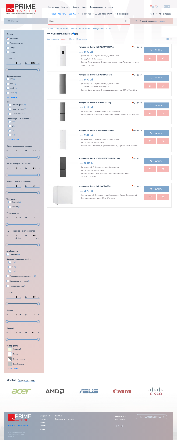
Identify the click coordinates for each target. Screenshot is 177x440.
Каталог (14, 21)
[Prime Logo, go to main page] (21, 9)
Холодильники (98, 29)
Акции (84, 7)
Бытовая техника (62, 29)
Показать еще (11, 97)
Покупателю (53, 7)
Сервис (76, 7)
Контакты (65, 7)
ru (169, 6)
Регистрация (165, 14)
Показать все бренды (26, 380)
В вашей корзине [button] (152, 21)
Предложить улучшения (153, 417)
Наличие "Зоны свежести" (18, 259)
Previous (2, 391)
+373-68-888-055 (69, 14)
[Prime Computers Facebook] (117, 426)
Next (174, 391)
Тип (8, 102)
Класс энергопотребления (18, 118)
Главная (50, 29)
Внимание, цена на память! (101, 7)
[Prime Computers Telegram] (121, 426)
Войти (155, 14)
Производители (13, 76)
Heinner (109, 29)
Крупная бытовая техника (81, 29)
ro (165, 6)
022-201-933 (56, 14)
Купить (158, 50)
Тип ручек (11, 199)
